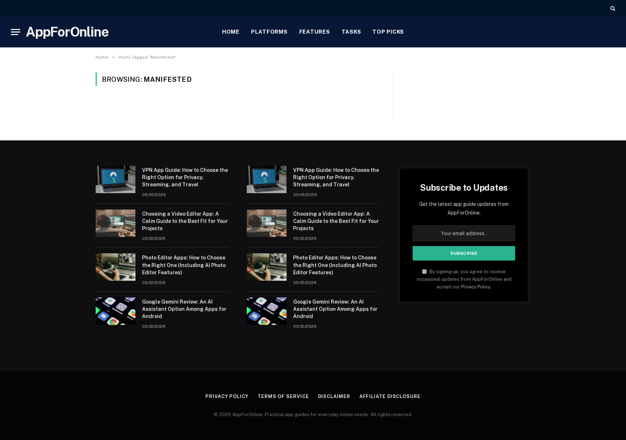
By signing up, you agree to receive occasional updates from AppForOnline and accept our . (464, 279)
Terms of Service (283, 396)
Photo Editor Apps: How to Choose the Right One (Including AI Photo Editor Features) (184, 265)
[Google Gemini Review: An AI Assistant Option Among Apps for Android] (115, 311)
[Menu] (15, 32)
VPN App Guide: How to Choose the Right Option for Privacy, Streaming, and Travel (185, 177)
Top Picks (388, 32)
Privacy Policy (475, 286)
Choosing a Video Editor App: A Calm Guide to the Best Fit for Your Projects (185, 221)
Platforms (269, 32)
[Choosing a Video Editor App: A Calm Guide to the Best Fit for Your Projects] (115, 223)
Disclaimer (334, 396)
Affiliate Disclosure (390, 396)
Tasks (351, 32)
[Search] (612, 8)
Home (230, 32)
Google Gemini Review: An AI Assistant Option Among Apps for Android (184, 309)
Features (314, 32)
